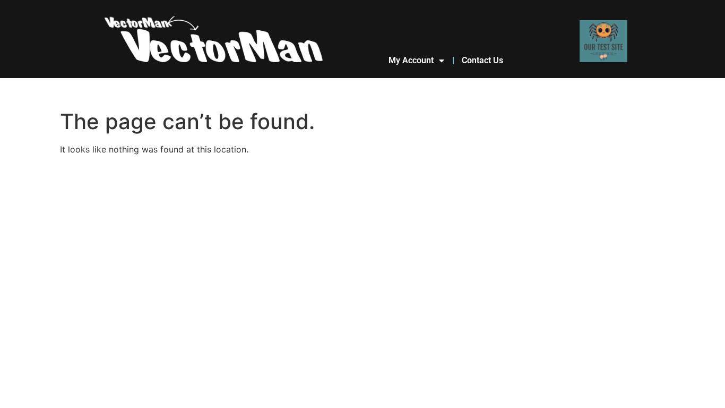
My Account (411, 60)
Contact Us (482, 60)
